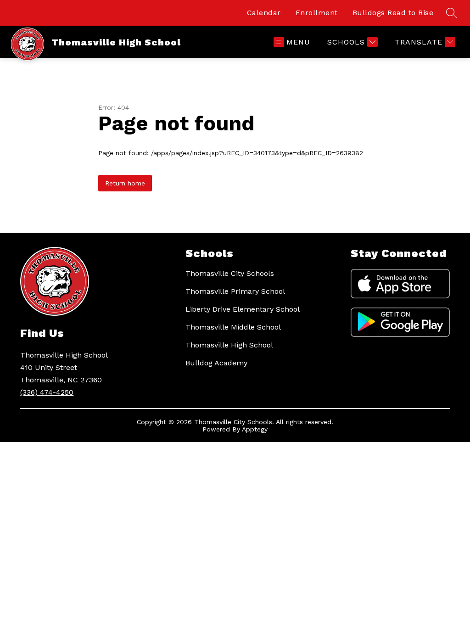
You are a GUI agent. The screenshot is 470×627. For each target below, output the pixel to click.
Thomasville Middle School (233, 327)
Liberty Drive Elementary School (242, 309)
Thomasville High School (229, 345)
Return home (125, 183)
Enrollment (317, 12)
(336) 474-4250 (46, 392)
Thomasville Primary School (235, 291)
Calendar (264, 12)
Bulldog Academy (216, 362)
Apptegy (255, 429)
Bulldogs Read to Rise (393, 12)
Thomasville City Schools (229, 273)
